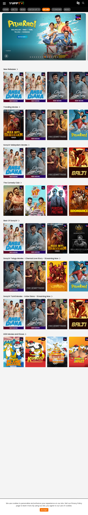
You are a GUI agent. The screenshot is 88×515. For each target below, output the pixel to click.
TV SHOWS (56, 9)
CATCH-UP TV (34, 9)
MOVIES (46, 9)
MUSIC (67, 9)
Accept (44, 510)
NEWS (23, 9)
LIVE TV (14, 9)
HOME (5, 9)
